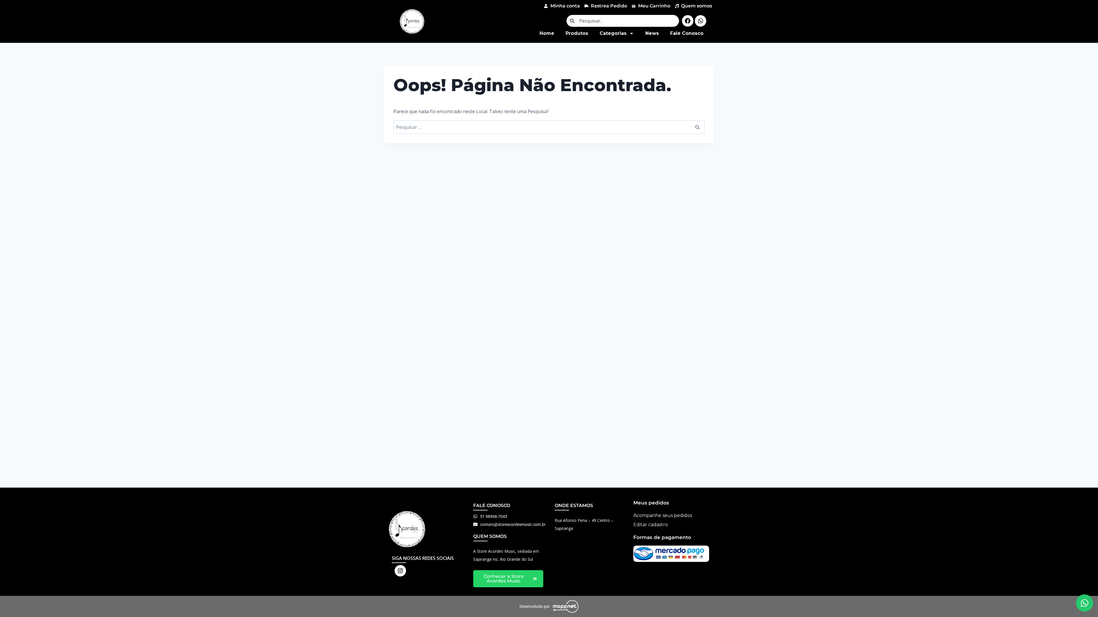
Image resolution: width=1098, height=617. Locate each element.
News (652, 33)
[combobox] (622, 21)
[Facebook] (687, 21)
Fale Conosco (686, 33)
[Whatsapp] (700, 21)
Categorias (613, 33)
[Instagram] (400, 570)
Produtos (577, 33)
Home (547, 33)
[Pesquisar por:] (549, 127)
